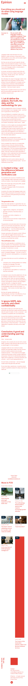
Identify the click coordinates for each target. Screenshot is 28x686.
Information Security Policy (17, 677)
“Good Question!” (20, 526)
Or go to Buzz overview (6, 485)
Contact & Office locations (16, 673)
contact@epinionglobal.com (17, 672)
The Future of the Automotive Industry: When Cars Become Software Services (20, 645)
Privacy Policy (14, 679)
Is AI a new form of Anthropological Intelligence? (6, 549)
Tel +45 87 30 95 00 (15, 670)
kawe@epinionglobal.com (14, 478)
